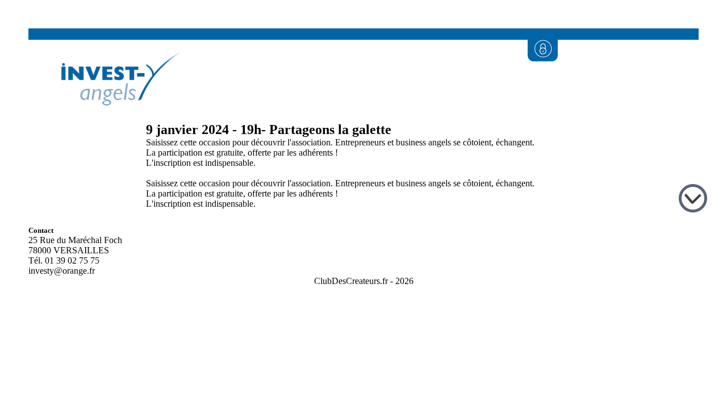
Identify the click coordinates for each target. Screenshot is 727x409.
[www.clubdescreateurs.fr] (115, 118)
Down (694, 199)
